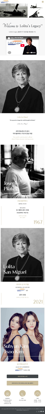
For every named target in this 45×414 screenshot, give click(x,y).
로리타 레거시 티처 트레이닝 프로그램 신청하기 (22, 383)
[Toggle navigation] (42, 2)
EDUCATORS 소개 (22, 376)
